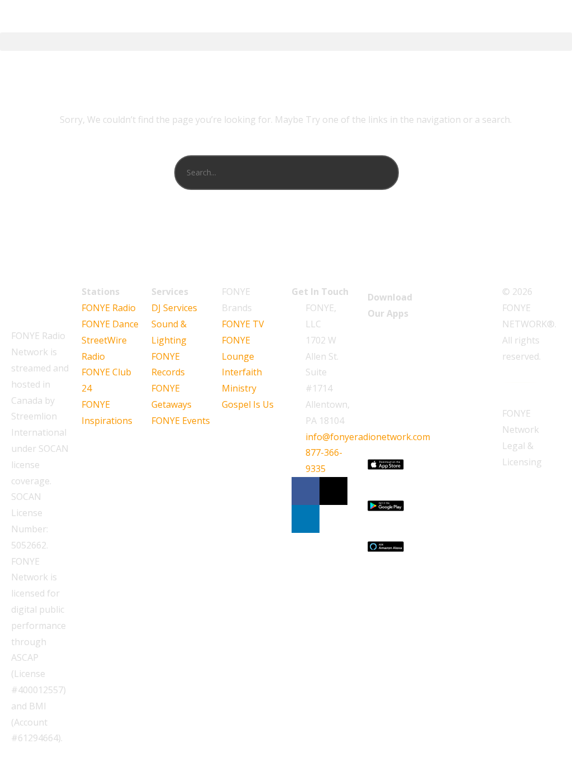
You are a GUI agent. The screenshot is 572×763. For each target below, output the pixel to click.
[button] (286, 41)
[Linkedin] (306, 519)
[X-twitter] (333, 491)
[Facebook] (306, 491)
